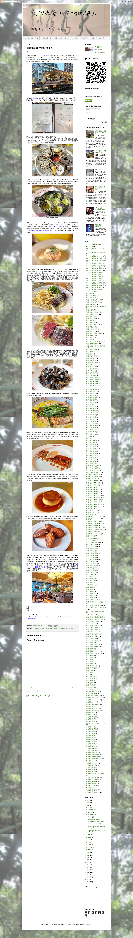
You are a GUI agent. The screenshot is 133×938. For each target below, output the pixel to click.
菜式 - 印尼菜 (90, 576)
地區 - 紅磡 (89, 339)
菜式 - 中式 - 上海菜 (91, 544)
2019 (88, 862)
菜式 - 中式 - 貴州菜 (91, 568)
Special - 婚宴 (90, 246)
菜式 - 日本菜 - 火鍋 (91, 623)
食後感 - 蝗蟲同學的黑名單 (93, 695)
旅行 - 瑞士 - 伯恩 (91, 444)
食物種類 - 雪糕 (90, 744)
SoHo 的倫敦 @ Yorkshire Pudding (100, 208)
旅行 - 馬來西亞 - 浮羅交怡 (93, 472)
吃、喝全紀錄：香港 (71, 38)
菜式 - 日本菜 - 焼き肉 (92, 627)
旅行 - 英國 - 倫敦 (91, 457)
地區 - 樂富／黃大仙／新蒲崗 (94, 333)
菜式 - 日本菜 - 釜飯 (91, 638)
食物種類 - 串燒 (90, 706)
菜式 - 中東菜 (90, 574)
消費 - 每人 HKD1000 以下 (93, 500)
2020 (88, 860)
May (89, 840)
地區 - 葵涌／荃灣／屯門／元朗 (94, 342)
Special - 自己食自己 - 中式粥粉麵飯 (96, 260)
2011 (88, 882)
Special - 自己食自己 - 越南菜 (94, 287)
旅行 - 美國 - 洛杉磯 (91, 453)
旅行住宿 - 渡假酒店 (91, 478)
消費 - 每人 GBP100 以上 (93, 483)
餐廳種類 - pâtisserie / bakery (94, 759)
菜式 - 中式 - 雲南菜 (91, 572)
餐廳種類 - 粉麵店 (91, 781)
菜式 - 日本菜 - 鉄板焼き (93, 640)
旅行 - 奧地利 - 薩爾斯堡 (93, 379)
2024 (88, 805)
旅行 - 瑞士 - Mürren (91, 440)
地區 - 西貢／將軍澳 (91, 349)
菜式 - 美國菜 (90, 663)
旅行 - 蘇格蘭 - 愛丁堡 (92, 464)
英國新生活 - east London (60, 628)
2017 (88, 867)
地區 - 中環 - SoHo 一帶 (92, 295)
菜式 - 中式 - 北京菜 (91, 549)
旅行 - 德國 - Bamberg (92, 381)
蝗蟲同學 (99, 47)
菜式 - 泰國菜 (90, 655)
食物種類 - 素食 (90, 739)
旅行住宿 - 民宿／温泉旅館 (93, 476)
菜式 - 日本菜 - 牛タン (92, 632)
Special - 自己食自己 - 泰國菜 (94, 274)
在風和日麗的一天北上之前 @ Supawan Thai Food (100, 132)
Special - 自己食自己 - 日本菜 (94, 270)
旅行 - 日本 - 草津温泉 (92, 423)
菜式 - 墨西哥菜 (90, 689)
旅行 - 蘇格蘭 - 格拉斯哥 (93, 466)
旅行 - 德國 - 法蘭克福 (92, 398)
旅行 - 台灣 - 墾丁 (91, 373)
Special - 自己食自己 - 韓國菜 (94, 289)
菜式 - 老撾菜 (90, 670)
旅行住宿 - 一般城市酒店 (93, 474)
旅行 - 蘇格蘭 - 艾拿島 (92, 468)
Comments (90, 113)
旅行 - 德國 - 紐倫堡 (91, 402)
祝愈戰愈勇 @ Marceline (95, 819)
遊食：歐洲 (58, 38)
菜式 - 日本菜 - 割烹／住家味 (94, 605)
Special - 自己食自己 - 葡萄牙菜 (95, 283)
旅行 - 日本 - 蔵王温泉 (92, 425)
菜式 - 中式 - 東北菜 (91, 561)
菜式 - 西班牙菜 (90, 680)
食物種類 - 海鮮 (90, 719)
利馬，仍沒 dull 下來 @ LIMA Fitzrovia (100, 151)
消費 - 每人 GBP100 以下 (37, 628)
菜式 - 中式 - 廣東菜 (91, 559)
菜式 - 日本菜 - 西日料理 (93, 634)
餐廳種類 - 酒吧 (90, 788)
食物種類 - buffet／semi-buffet (94, 698)
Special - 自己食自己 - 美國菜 (94, 278)
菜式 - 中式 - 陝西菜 (91, 570)
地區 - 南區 (89, 320)
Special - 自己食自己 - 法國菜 (94, 272)
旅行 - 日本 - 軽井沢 (91, 427)
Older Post (75, 688)
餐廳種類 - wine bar (91, 763)
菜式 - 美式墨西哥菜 (91, 668)
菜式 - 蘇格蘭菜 (90, 678)
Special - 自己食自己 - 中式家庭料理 (96, 252)
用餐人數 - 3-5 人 (49, 628)
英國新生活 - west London (93, 534)
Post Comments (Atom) (40, 691)
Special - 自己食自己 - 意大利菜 (95, 266)
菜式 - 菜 (88, 674)
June (89, 837)
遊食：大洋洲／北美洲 (98, 38)
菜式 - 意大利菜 (90, 593)
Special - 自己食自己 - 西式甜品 (95, 285)
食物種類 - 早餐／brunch (93, 710)
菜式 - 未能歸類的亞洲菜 (93, 644)
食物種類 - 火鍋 (90, 727)
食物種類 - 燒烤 (90, 731)
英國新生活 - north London (93, 521)
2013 (88, 877)
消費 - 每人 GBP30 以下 (92, 489)
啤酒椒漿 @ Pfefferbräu (98, 225)
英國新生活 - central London (94, 517)
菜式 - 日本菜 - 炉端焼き (93, 625)
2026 (88, 800)
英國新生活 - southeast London (95, 527)
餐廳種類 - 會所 (90, 769)
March (90, 844)
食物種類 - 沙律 (90, 715)
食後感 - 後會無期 (91, 693)
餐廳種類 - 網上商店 (91, 783)
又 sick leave (98, 169)
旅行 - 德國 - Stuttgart (92, 391)
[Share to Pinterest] (57, 626)
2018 (88, 865)
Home (53, 688)
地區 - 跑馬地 (90, 352)
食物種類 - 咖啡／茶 (91, 708)
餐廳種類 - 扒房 (90, 767)
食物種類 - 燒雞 (90, 733)
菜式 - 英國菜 (90, 672)
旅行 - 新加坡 (90, 404)
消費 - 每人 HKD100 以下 (93, 495)
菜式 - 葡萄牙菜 (90, 676)
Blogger (89, 924)
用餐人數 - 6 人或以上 (92, 515)
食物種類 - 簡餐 (90, 737)
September (91, 814)
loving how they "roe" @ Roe (96, 824)
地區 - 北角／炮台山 (91, 316)
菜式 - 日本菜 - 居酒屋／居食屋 (94, 617)
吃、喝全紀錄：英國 (31, 38)
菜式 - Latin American (92, 538)
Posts (89, 109)
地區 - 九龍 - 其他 (91, 304)
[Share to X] (53, 626)
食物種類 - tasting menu (93, 704)
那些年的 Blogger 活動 (92, 691)
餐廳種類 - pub (90, 761)
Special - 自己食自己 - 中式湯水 (95, 258)
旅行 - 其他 (89, 364)
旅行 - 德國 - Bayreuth (92, 383)
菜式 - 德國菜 (90, 591)
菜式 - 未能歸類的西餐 (92, 646)
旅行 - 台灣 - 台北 (91, 371)
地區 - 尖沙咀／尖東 (91, 329)
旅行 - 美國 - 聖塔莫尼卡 (93, 455)
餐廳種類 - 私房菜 (91, 771)
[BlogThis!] (51, 626)
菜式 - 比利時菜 (90, 649)
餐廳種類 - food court (92, 752)
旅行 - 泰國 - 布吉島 (91, 434)
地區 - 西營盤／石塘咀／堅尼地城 (95, 346)
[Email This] (49, 626)
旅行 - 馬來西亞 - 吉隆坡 (93, 470)
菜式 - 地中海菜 (90, 583)
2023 (88, 852)
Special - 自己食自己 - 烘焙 (93, 276)
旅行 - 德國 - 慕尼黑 (91, 393)
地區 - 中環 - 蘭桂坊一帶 (93, 302)
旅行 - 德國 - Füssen (91, 389)
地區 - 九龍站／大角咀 (92, 314)
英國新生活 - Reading (92, 525)
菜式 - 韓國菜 (90, 687)
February (90, 847)
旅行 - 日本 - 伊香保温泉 (93, 410)
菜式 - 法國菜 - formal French (94, 653)
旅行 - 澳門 (89, 438)
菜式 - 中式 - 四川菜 (91, 553)
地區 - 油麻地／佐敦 (91, 335)
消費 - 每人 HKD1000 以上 (93, 497)
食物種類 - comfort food (92, 700)
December (91, 807)
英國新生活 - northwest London (95, 523)
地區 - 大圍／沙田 (91, 322)
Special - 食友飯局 (91, 291)
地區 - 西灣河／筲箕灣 (92, 344)
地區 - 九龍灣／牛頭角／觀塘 (94, 312)
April (89, 842)
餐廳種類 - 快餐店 (91, 765)
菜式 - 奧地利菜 (90, 585)
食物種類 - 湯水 (90, 721)
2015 (88, 872)
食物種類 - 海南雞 (91, 717)
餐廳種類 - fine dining (92, 750)
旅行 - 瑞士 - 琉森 (91, 447)
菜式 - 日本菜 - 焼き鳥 (92, 630)
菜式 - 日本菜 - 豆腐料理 (93, 636)
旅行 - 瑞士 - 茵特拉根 (92, 449)
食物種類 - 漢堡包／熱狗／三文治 (95, 723)
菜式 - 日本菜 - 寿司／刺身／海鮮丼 (96, 611)
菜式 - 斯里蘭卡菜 (91, 597)
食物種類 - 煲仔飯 (91, 729)
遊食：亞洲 (84, 38)
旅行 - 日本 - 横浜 (91, 417)
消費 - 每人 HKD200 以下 (93, 502)
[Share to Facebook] (55, 626)
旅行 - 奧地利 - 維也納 (92, 377)
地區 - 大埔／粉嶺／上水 (93, 325)
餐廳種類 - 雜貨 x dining (93, 792)
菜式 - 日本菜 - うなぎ (92, 599)
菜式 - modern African (92, 540)
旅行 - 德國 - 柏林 (91, 396)
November (91, 809)
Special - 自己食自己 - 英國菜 (94, 281)
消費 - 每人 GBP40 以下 (92, 491)
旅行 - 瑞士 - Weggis (92, 442)
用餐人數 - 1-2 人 (91, 510)
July (89, 835)
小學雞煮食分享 (46, 38)
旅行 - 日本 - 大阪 (91, 413)
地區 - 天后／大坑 (91, 327)
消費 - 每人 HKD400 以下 (93, 506)
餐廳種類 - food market (92, 754)
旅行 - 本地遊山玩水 (91, 430)
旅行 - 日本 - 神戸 (91, 419)
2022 (88, 855)
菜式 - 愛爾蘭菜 (90, 595)
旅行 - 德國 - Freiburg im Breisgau (95, 386)
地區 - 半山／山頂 (91, 318)
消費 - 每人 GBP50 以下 (92, 493)
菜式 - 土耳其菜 (90, 580)
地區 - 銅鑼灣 (90, 356)
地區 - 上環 (89, 293)
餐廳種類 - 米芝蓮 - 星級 (93, 777)
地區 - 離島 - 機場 (91, 360)
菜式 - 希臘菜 (90, 589)
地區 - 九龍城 (90, 310)
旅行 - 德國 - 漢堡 (91, 400)
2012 (88, 879)
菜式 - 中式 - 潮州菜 (91, 566)
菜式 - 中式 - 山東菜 (91, 555)
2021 (88, 857)
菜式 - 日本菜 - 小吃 (91, 615)
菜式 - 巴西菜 (90, 587)
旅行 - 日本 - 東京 (91, 415)
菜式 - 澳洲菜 (90, 657)
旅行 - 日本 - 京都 (91, 406)
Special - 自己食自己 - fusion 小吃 (95, 248)
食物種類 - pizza (90, 702)
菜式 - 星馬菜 (90, 642)
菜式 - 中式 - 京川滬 (91, 546)
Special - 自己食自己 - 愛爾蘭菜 (95, 268)
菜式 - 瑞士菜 (90, 659)
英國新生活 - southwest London (95, 529)
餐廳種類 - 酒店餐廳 (91, 790)
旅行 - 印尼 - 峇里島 (91, 366)
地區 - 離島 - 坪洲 (91, 358)
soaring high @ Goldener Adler (96, 821)
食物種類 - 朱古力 (91, 712)
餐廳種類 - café (90, 748)
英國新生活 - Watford (92, 532)
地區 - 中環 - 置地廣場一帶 (93, 300)
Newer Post (30, 688)
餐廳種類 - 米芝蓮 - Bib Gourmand (95, 773)
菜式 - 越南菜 (90, 683)
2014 (88, 874)
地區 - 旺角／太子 (91, 331)
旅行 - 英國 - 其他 (91, 459)
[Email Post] (45, 625)
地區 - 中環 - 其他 (91, 298)
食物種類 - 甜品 (90, 735)
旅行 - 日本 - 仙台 (91, 408)
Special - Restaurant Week (93, 244)
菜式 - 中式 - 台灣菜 (91, 551)
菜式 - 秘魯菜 (90, 661)
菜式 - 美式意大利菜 (91, 666)
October (90, 812)
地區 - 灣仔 (89, 337)
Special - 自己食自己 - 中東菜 (94, 264)
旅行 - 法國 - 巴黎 (91, 432)
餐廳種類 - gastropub (92, 756)
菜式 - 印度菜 (90, 578)
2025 (88, 802)
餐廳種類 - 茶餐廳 (91, 785)
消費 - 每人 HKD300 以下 (93, 504)
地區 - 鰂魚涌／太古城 (92, 362)
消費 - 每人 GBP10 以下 (92, 481)
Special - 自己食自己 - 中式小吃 (95, 256)
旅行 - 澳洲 (89, 436)
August (90, 817)
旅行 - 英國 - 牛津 (91, 461)
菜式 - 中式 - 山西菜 (91, 557)
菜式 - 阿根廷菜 (90, 685)
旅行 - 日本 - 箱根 (91, 421)
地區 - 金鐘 (89, 354)
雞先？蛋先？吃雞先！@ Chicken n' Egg (100, 188)
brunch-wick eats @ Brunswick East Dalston (96, 831)
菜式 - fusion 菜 (90, 536)
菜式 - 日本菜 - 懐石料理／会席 (94, 619)
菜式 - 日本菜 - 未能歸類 (93, 621)
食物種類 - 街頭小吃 (91, 742)
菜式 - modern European (93, 542)
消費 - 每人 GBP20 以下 (92, 487)
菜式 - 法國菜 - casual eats (93, 651)
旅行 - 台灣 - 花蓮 (91, 375)
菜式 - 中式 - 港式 (91, 563)
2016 (88, 869)
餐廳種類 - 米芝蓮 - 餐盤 (93, 779)
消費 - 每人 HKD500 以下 (93, 508)
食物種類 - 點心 (90, 746)
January (90, 849)
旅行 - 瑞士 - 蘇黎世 (91, 451)
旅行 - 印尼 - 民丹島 (91, 369)
